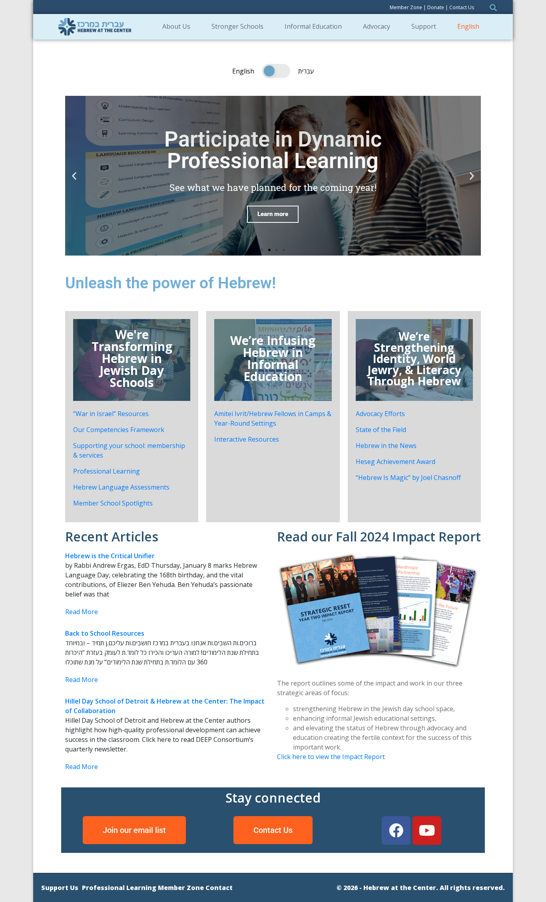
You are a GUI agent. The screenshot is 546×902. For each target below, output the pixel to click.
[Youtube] (426, 830)
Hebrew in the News (386, 445)
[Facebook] (396, 830)
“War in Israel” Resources (111, 413)
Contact (219, 887)
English (468, 26)
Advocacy (376, 26)
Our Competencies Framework (118, 429)
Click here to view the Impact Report (331, 756)
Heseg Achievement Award (395, 461)
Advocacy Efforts (380, 413)
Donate (435, 7)
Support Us (59, 887)
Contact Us (461, 7)
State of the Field (381, 429)
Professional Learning (106, 471)
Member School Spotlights (113, 503)
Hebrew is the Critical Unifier (110, 555)
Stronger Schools (237, 26)
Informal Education (313, 26)
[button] (262, 250)
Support (423, 26)
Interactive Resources (246, 439)
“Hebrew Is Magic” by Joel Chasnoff (408, 477)
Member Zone (406, 7)
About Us (176, 26)
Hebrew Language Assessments (121, 487)
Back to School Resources (104, 633)
